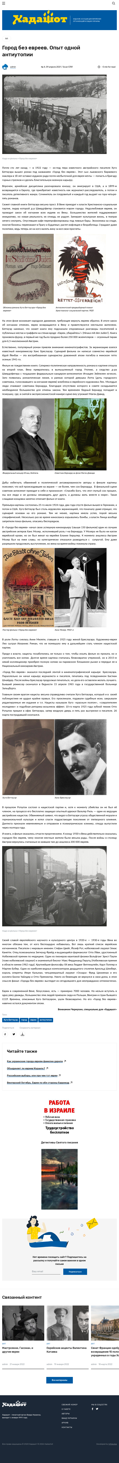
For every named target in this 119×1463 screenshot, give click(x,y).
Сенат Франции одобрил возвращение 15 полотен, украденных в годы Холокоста (66, 1351)
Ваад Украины (69, 1418)
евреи (33, 1020)
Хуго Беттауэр (11, 1020)
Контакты (67, 1427)
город (24, 1020)
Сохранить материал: (30, 1028)
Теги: (4, 1015)
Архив (65, 1423)
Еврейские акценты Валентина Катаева (22, 1349)
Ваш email (37, 1271)
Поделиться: (8, 1028)
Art (6, 38)
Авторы (66, 1414)
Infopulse (113, 1444)
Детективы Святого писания (59, 1142)
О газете (66, 1409)
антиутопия (46, 1020)
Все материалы (59, 1380)
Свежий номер (70, 1405)
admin (13, 67)
